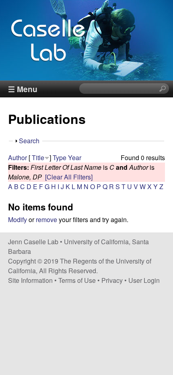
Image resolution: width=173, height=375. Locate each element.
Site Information (30, 280)
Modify (17, 219)
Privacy (112, 280)
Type (59, 157)
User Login (144, 280)
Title (38, 157)
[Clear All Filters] (69, 176)
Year (74, 157)
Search (29, 140)
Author (17, 157)
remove (46, 219)
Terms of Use (77, 280)
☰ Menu (22, 89)
